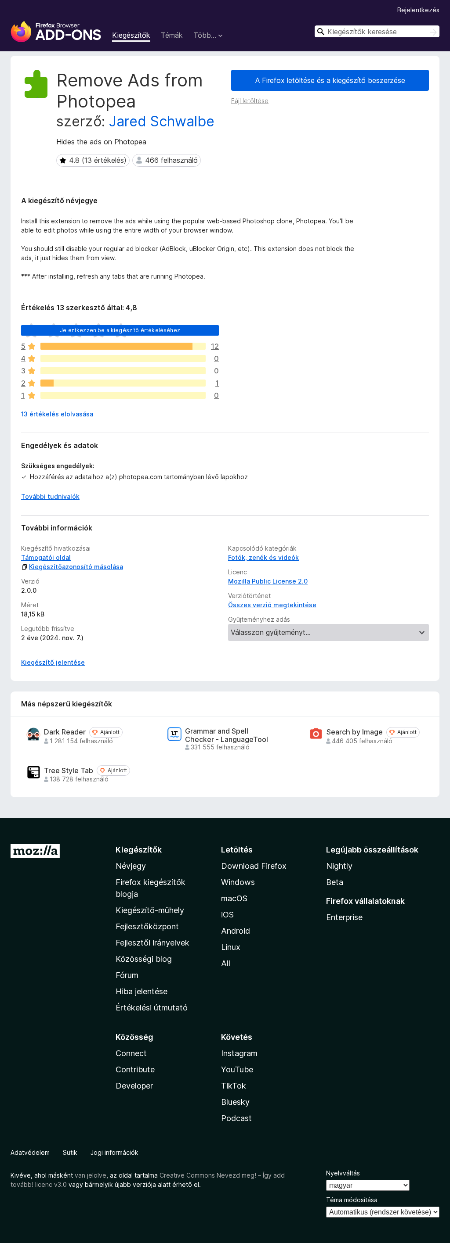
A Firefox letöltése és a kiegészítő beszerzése (330, 80)
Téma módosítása (351, 1200)
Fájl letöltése (250, 100)
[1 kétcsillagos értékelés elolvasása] (123, 383)
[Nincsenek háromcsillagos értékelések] (123, 370)
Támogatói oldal (46, 557)
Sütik (70, 1152)
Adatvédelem (30, 1152)
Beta (334, 882)
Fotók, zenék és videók (263, 557)
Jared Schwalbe (161, 121)
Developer (134, 1085)
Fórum (127, 975)
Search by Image (355, 732)
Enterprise (344, 917)
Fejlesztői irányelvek (152, 942)
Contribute (135, 1069)
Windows (238, 882)
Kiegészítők (131, 35)
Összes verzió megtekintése (272, 605)
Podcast (236, 1118)
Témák (172, 35)
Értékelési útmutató (152, 1007)
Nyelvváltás (343, 1173)
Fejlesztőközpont (147, 926)
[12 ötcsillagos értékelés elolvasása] (123, 346)
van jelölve (90, 1175)
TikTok (233, 1085)
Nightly (339, 865)
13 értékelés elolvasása (57, 414)
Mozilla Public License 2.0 (268, 581)
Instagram (239, 1053)
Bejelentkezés (418, 10)
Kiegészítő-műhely (150, 910)
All (225, 963)
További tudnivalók (50, 496)
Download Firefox (254, 865)
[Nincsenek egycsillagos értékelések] (123, 395)
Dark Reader (65, 732)
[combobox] (377, 31)
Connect (131, 1053)
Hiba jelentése (141, 991)
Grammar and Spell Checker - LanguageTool (226, 735)
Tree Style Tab (68, 771)
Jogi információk (114, 1152)
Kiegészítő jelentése (53, 662)
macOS (234, 898)
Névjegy (131, 865)
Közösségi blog (144, 959)
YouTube (237, 1069)
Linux (230, 947)
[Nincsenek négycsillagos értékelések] (123, 358)
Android (235, 930)
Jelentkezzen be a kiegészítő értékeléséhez (120, 330)
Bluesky (235, 1102)
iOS (227, 914)
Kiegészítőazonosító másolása (76, 566)
